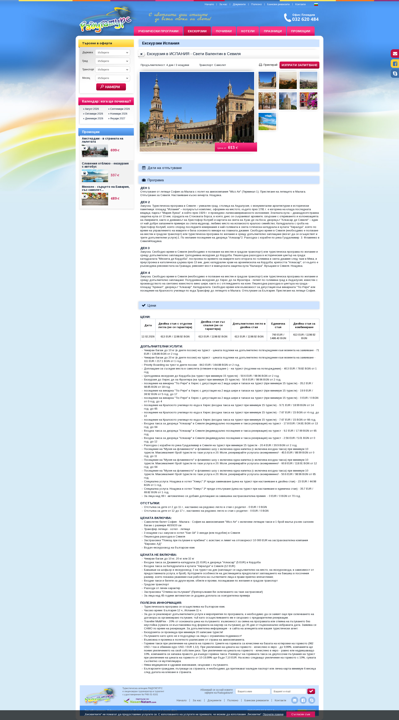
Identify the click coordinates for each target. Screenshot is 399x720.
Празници (273, 31)
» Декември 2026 (93, 118)
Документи (239, 4)
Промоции (300, 31)
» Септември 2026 (119, 108)
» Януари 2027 (116, 118)
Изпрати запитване (300, 65)
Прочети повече (273, 714)
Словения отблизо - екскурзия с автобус (105, 165)
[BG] (316, 4)
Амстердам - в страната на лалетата (102, 140)
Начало (209, 4)
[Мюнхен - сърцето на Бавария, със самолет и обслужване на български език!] (85, 199)
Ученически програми (158, 31)
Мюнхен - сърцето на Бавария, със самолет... (105, 188)
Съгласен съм (300, 714)
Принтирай (270, 64)
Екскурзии (197, 31)
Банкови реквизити (278, 4)
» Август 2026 (91, 108)
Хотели (248, 31)
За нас (223, 4)
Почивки (224, 31)
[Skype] (395, 76)
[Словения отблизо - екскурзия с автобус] (85, 175)
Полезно (256, 4)
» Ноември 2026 (117, 113)
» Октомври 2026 (93, 113)
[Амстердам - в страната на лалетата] (85, 150)
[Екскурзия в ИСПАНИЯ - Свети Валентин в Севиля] (142, 56)
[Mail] (395, 56)
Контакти (300, 4)
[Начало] (105, 31)
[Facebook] (395, 66)
